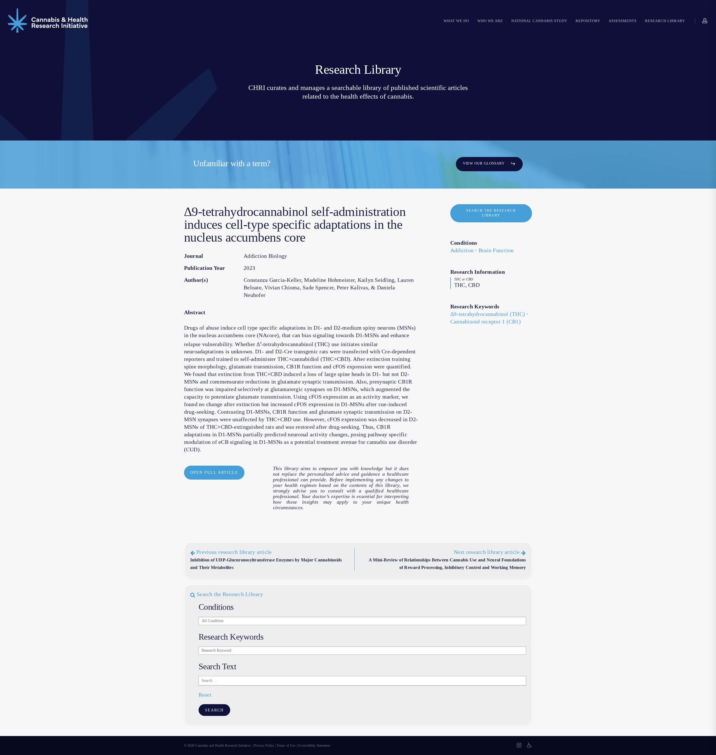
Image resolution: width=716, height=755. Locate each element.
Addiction (462, 250)
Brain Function (496, 250)
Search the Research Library (229, 594)
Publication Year (204, 268)
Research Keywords (474, 306)
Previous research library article (266, 559)
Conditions (463, 243)
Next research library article (447, 559)
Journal (193, 256)
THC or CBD (463, 279)
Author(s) (196, 280)
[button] (489, 163)
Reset (205, 695)
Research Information (477, 272)
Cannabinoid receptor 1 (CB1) (485, 321)
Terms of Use (286, 745)
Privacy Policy (264, 745)
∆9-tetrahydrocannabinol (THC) (487, 314)
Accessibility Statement (314, 745)
